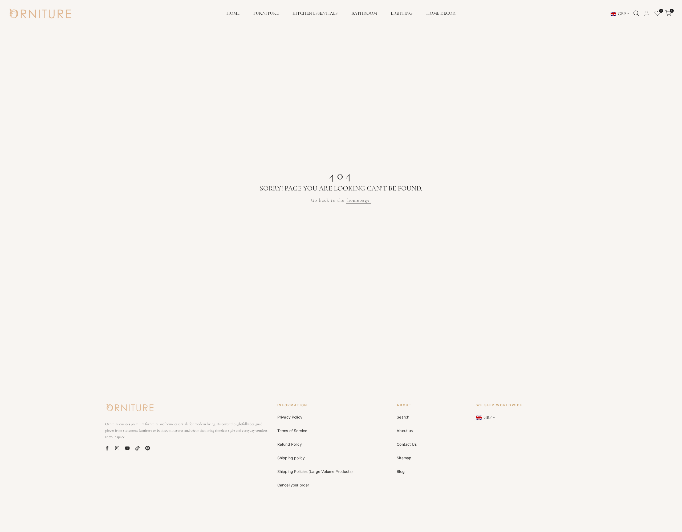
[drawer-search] (636, 13)
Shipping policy (291, 458)
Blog (401, 471)
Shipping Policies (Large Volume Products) (315, 471)
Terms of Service (292, 430)
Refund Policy (289, 444)
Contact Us (406, 444)
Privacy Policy (289, 417)
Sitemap (404, 458)
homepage (358, 200)
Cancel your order (293, 485)
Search (403, 417)
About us (405, 430)
